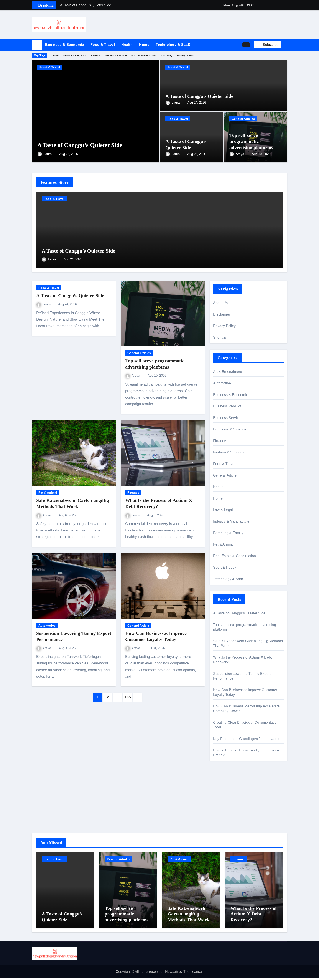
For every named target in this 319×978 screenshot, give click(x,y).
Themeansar (193, 971)
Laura (48, 154)
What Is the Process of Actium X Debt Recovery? (253, 913)
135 (128, 697)
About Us (220, 303)
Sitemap (219, 337)
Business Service (227, 418)
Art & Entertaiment (227, 372)
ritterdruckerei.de (226, 814)
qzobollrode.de (224, 791)
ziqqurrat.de (222, 807)
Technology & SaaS (173, 44)
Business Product (227, 406)
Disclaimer (221, 314)
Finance (133, 492)
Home (144, 44)
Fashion (95, 55)
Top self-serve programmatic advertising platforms (251, 141)
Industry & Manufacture (231, 521)
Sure (56, 55)
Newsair (171, 971)
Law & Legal (223, 510)
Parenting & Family (228, 533)
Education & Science (229, 429)
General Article (138, 625)
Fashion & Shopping (229, 452)
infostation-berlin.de (228, 784)
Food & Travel (102, 44)
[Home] (37, 45)
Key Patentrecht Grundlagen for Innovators (246, 739)
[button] (285, 45)
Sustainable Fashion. (144, 55)
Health (127, 44)
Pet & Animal (47, 492)
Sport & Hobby (224, 567)
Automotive (47, 625)
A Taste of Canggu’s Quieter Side (79, 145)
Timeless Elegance (74, 55)
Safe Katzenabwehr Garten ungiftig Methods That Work (188, 913)
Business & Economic (64, 44)
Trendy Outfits (185, 55)
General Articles (243, 119)
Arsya (240, 154)
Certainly (166, 55)
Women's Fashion (116, 55)
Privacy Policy (224, 326)
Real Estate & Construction (234, 556)
